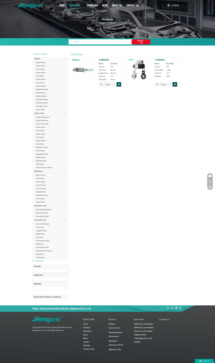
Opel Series (40, 254)
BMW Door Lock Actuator (144, 328)
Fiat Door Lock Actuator (143, 331)
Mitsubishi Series (42, 99)
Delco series (40, 178)
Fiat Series (39, 237)
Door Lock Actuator (43, 224)
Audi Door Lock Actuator (143, 324)
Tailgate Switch (41, 231)
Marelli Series (41, 93)
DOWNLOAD (92, 5)
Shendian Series (42, 106)
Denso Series (40, 73)
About (85, 338)
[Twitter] (172, 308)
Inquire (107, 84)
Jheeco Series (41, 86)
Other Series (40, 109)
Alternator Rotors (42, 213)
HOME (62, 5)
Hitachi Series (41, 79)
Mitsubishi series (42, 195)
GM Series (39, 244)
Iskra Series (40, 83)
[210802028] (83, 70)
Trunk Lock (40, 227)
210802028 (104, 60)
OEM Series (40, 164)
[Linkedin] (176, 308)
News (85, 335)
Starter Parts (39, 113)
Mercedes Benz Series (44, 251)
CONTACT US (132, 5)
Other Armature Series (44, 167)
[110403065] (139, 70)
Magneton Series (42, 154)
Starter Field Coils (42, 120)
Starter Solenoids (42, 124)
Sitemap (86, 345)
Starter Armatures (42, 117)
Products (86, 328)
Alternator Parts (40, 206)
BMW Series (40, 234)
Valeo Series (40, 66)
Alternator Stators (42, 216)
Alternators (38, 171)
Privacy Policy (88, 349)
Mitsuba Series (41, 96)
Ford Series (40, 76)
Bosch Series (40, 62)
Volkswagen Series (42, 241)
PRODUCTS (74, 5)
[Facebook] (168, 308)
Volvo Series (40, 257)
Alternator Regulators (43, 209)
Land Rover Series (42, 247)
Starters (37, 59)
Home (85, 324)
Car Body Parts (40, 220)
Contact (86, 342)
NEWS (105, 5)
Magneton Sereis (42, 89)
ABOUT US (117, 5)
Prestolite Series (42, 103)
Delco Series (40, 69)
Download (87, 331)
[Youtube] (180, 308)
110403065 (160, 60)
